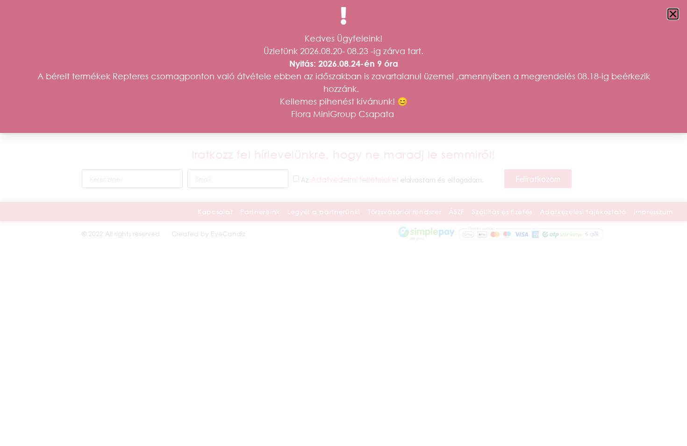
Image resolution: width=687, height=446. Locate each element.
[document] (343, 223)
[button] (673, 14)
